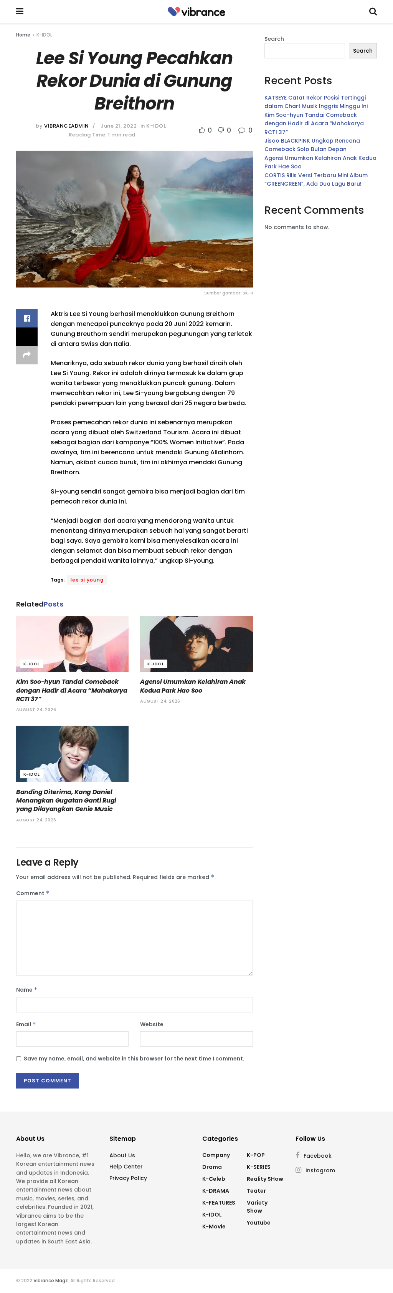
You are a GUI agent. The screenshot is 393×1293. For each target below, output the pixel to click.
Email (26, 1024)
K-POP (256, 1155)
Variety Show (257, 1207)
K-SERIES (259, 1167)
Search (274, 39)
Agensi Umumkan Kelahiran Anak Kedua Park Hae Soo (193, 686)
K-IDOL (44, 35)
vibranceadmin (66, 126)
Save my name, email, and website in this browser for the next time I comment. (134, 1058)
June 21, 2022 (119, 126)
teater (256, 1191)
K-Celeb (213, 1179)
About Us (122, 1155)
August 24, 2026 (36, 709)
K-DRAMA (215, 1191)
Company (216, 1155)
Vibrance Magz (50, 1280)
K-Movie (214, 1226)
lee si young (87, 580)
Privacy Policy (128, 1178)
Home (23, 35)
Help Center (126, 1166)
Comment (33, 893)
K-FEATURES (218, 1203)
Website (151, 1024)
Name (27, 990)
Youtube (259, 1223)
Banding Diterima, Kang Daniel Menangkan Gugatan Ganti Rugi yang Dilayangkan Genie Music (66, 801)
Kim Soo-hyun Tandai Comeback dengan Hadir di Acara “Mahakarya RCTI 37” (71, 690)
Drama (212, 1167)
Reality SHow (265, 1179)
